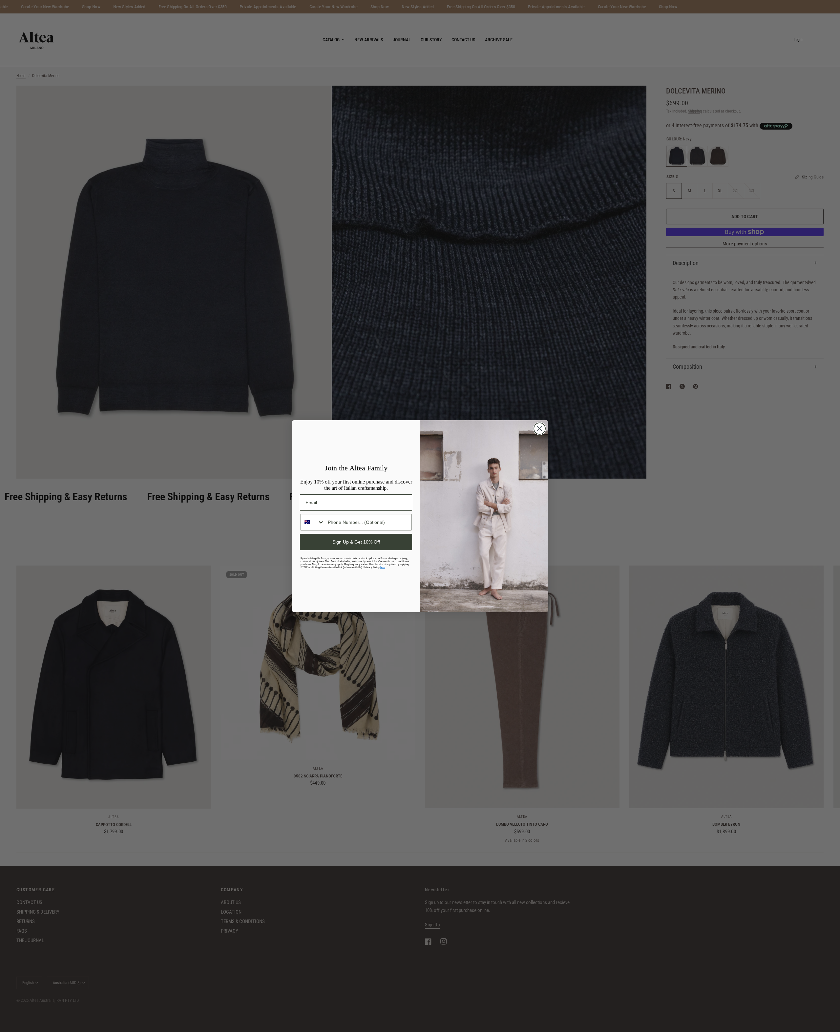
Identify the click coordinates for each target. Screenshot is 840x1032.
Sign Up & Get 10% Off (356, 542)
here (382, 567)
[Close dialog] (539, 428)
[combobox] (313, 522)
